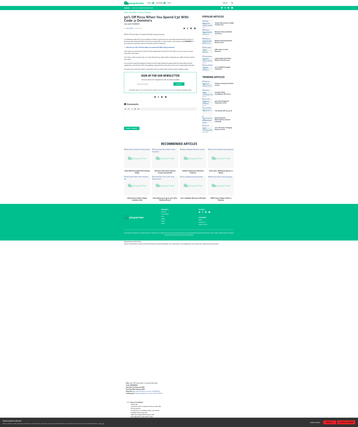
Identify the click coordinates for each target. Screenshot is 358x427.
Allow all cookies (346, 422)
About (200, 220)
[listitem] (171, 413)
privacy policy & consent (167, 90)
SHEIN (163, 223)
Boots (163, 221)
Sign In (225, 3)
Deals (149, 3)
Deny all (329, 422)
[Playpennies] (134, 3)
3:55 (128, 402)
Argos (163, 219)
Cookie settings (315, 422)
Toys (169, 3)
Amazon (163, 212)
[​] (160, 117)
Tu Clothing (165, 214)
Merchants (164, 209)
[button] (125, 108)
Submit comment (132, 128)
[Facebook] (187, 28)
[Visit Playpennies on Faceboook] (225, 8)
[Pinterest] (191, 28)
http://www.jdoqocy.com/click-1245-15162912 (148, 393)
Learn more (101, 423)
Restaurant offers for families (140, 12)
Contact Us (202, 222)
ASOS (162, 216)
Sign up (178, 84)
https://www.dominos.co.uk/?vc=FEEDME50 (146, 391)
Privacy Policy (203, 224)
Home (126, 12)
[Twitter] (184, 28)
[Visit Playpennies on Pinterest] (228, 8)
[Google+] (195, 28)
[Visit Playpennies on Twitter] (222, 8)
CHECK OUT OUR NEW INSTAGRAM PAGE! (142, 8)
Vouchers (159, 3)
